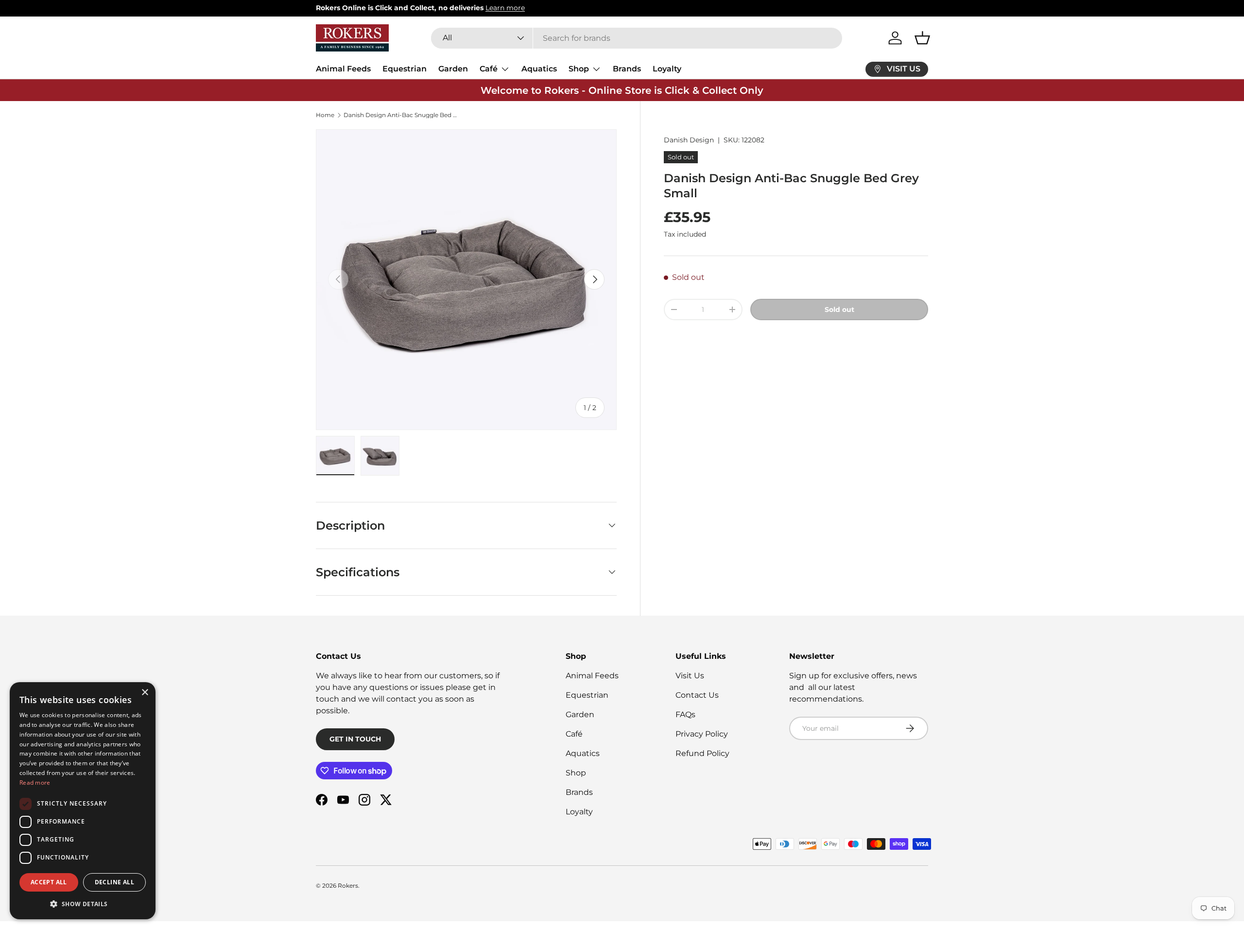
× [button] (144, 692)
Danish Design (689, 140)
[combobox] (637, 38)
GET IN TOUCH (355, 739)
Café (489, 68)
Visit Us (689, 675)
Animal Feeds (343, 68)
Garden (453, 68)
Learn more (505, 7)
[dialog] (83, 800)
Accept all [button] (49, 882)
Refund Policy (702, 753)
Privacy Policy (701, 734)
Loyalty (667, 68)
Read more (35, 782)
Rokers (348, 885)
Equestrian (404, 68)
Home (325, 115)
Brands (627, 68)
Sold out (839, 309)
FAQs (685, 714)
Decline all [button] (114, 882)
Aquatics (539, 68)
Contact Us (697, 695)
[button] (922, 38)
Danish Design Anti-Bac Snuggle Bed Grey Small (402, 115)
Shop (579, 68)
